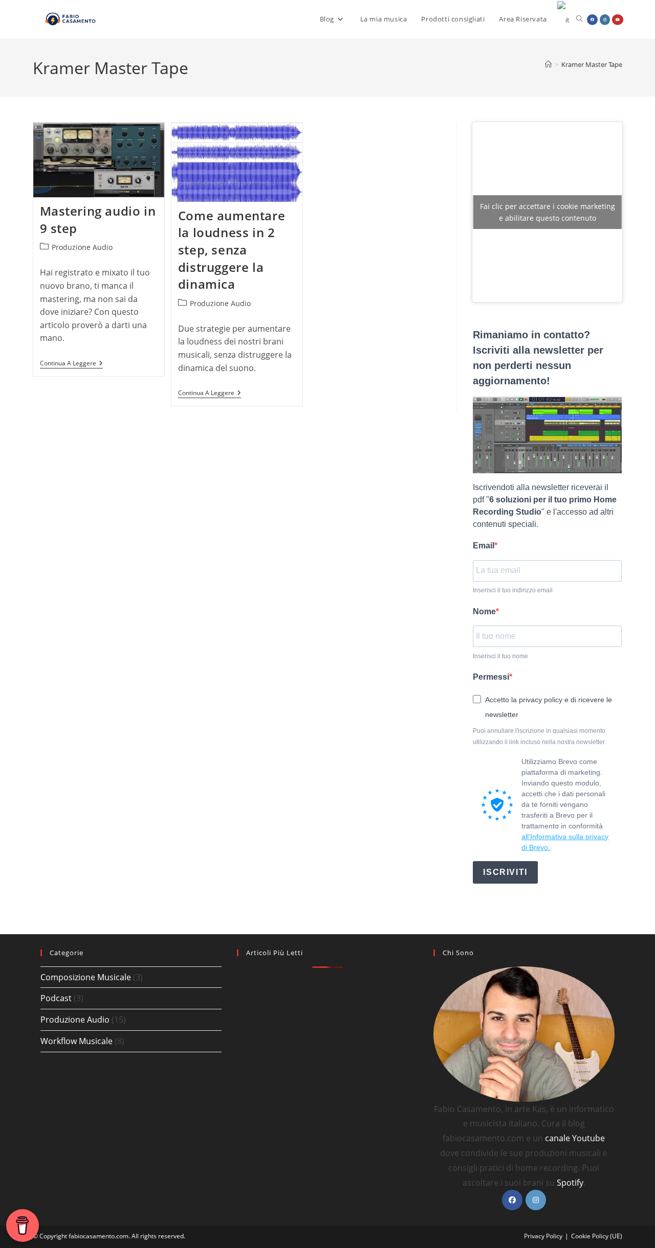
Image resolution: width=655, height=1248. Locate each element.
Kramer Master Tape (591, 64)
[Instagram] (536, 1200)
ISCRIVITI (505, 872)
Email (483, 545)
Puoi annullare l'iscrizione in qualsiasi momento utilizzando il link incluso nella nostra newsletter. (539, 736)
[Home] (548, 64)
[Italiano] (563, 19)
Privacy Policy (543, 1236)
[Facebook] (512, 1200)
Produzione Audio (82, 247)
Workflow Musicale (76, 1041)
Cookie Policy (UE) (596, 1236)
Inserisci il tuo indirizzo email (513, 590)
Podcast (56, 998)
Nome (484, 611)
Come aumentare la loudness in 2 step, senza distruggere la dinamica (231, 249)
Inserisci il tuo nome (500, 656)
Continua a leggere (71, 364)
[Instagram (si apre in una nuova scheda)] (605, 19)
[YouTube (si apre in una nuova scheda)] (617, 19)
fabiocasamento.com (98, 1236)
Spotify (570, 1182)
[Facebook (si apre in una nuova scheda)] (592, 19)
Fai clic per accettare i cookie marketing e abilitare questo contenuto (547, 212)
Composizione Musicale (85, 977)
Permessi (491, 677)
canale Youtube (575, 1138)
